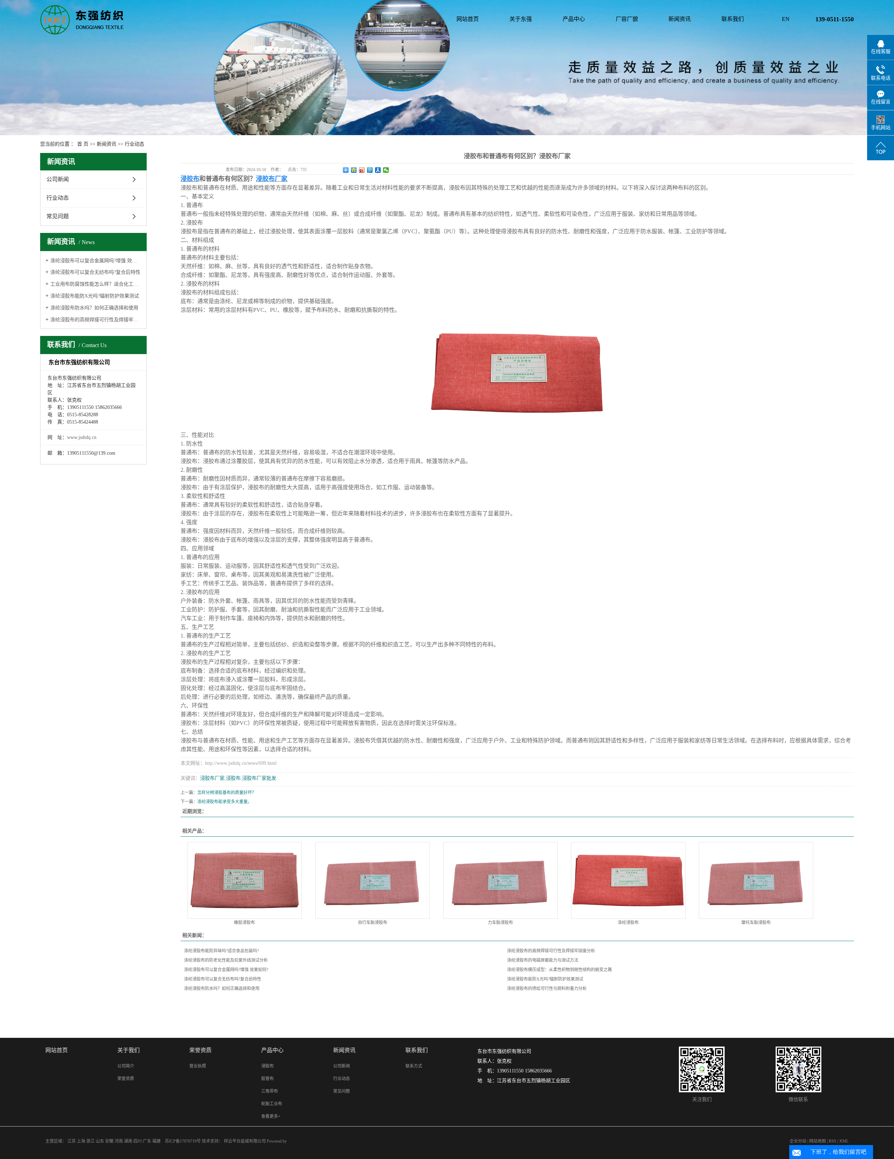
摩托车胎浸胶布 (756, 922)
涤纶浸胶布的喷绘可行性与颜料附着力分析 (547, 988)
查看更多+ (270, 1116)
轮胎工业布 (271, 1103)
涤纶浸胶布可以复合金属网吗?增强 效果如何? (95, 260)
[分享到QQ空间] (354, 170)
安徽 (109, 1141)
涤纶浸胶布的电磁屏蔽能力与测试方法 (542, 960)
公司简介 (125, 1066)
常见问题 (57, 216)
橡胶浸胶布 (244, 922)
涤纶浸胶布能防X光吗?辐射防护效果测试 (94, 296)
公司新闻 (57, 179)
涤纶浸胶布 (628, 922)
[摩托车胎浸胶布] (756, 880)
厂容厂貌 (627, 19)
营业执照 (197, 1066)
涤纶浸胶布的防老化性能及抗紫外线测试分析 (226, 960)
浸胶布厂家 (212, 778)
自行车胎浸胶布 (372, 922)
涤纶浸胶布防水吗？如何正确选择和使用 (94, 307)
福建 (156, 1141)
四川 (137, 1141)
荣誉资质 (125, 1078)
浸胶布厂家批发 (259, 778)
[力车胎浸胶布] (500, 880)
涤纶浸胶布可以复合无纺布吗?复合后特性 (95, 272)
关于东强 (521, 19)
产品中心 (574, 19)
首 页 (82, 144)
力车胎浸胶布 (500, 922)
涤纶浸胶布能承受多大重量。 (224, 801)
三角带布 (269, 1091)
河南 (119, 1141)
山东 (100, 1141)
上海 (81, 1141)
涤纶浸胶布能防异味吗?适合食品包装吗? (221, 950)
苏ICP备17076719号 (183, 1141)
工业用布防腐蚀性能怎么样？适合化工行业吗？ (95, 284)
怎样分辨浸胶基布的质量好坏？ (226, 792)
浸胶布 (233, 778)
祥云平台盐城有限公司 (245, 1141)
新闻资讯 (679, 19)
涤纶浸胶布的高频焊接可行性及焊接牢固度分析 (95, 319)
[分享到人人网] (378, 170)
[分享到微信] (386, 170)
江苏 (71, 1141)
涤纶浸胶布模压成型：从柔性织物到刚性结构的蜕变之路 (559, 969)
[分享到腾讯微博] (370, 170)
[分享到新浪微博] (362, 170)
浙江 (90, 1141)
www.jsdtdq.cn (81, 437)
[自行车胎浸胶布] (372, 880)
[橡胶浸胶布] (245, 880)
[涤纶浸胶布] (628, 880)
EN (786, 19)
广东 (147, 1141)
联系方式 (413, 1066)
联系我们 (732, 19)
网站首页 (467, 19)
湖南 (128, 1141)
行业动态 (134, 144)
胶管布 (267, 1078)
